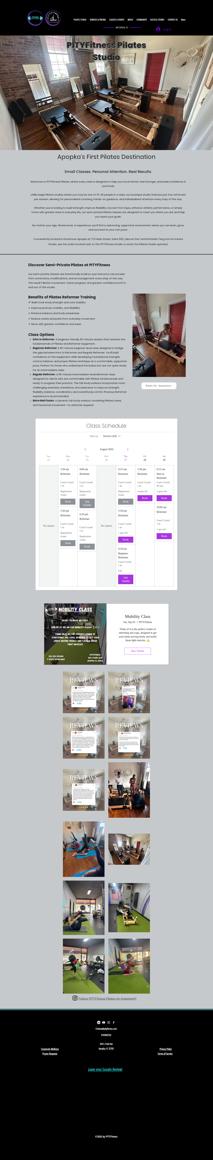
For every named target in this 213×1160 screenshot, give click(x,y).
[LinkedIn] (98, 1022)
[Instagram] (108, 1022)
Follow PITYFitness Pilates (97, 998)
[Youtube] (103, 1022)
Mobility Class (137, 616)
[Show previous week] (85, 449)
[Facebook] (113, 1022)
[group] (48, 520)
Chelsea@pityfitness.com (106, 1028)
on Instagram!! (126, 998)
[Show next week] (128, 449)
